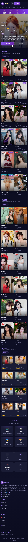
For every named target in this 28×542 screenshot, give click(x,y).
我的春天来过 (4, 77)
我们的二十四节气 (5, 192)
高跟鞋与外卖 (4, 146)
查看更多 (4, 56)
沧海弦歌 (17, 365)
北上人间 (16, 225)
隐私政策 (3, 534)
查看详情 (21, 43)
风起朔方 (17, 411)
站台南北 (16, 192)
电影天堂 (9, 538)
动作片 (3, 517)
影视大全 (13, 538)
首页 (2, 22)
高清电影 (22, 538)
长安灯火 (4, 411)
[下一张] (26, 31)
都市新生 (16, 100)
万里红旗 (17, 380)
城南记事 (3, 271)
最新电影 (4, 502)
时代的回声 (4, 380)
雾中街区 (4, 396)
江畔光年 (3, 123)
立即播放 (8, 43)
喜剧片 (3, 520)
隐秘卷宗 (4, 365)
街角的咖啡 (17, 169)
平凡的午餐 (3, 100)
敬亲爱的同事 (17, 146)
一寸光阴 (16, 271)
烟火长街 (3, 225)
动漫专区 (4, 511)
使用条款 (7, 534)
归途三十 (3, 248)
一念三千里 (3, 169)
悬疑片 (3, 525)
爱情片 (3, 523)
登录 (18, 3)
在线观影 (18, 538)
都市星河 (16, 248)
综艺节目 (4, 508)
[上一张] (1, 31)
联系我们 (11, 534)
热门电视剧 (4, 505)
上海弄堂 (16, 77)
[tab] (13, 46)
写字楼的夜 (17, 123)
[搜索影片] (12, 3)
